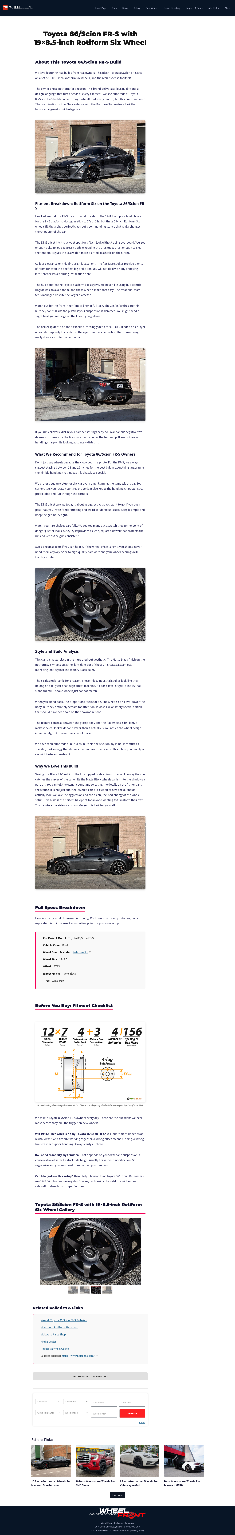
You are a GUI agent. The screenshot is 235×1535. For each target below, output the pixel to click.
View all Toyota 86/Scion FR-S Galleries (64, 1320)
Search (132, 1413)
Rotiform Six (80, 952)
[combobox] (48, 1401)
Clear (142, 1422)
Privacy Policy (137, 1530)
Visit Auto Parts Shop (53, 1334)
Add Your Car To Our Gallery (90, 1376)
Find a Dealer (48, 1341)
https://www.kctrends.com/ (78, 1356)
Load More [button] (118, 1495)
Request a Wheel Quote (55, 1348)
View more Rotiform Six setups (59, 1327)
